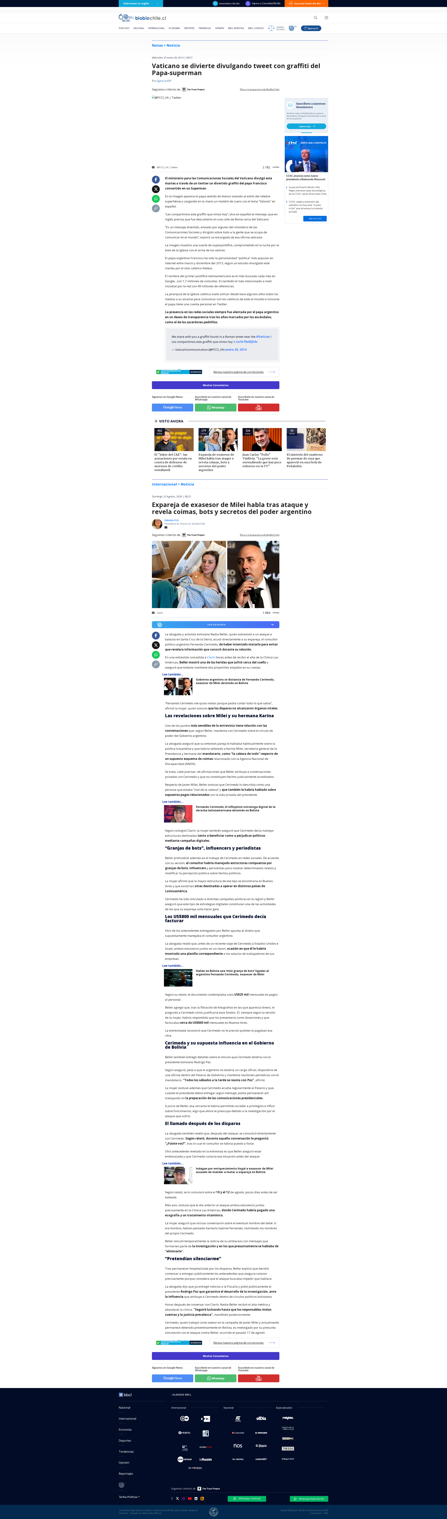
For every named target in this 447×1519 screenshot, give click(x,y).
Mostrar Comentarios (216, 385)
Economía (174, 28)
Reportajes (126, 1474)
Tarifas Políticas (128, 1496)
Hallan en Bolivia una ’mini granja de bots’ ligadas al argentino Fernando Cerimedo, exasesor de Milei (232, 972)
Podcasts (124, 28)
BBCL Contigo (256, 28)
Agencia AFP (164, 81)
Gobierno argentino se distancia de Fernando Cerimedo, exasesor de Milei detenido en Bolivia (235, 681)
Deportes (189, 28)
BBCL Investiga (236, 28)
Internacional (156, 28)
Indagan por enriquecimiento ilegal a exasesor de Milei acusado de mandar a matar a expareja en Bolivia (234, 1170)
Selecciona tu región (136, 3)
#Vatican (263, 337)
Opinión (219, 28)
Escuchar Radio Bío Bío (307, 3)
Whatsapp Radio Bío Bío (311, 1498)
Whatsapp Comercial (249, 1498)
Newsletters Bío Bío (229, 3)
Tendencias (205, 28)
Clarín (211, 657)
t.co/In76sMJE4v (245, 342)
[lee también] (179, 686)
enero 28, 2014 (236, 350)
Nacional (139, 28)
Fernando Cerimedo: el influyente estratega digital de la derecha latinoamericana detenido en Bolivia (235, 808)
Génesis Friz (171, 520)
